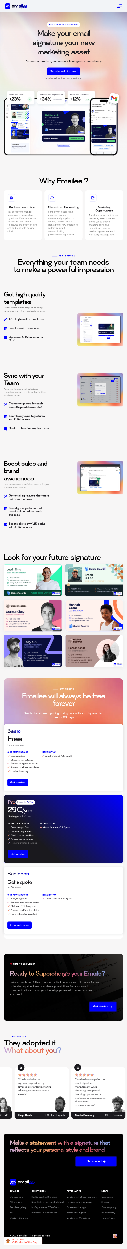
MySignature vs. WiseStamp (45, 1207)
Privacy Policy (108, 1213)
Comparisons (16, 1197)
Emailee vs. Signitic (76, 1213)
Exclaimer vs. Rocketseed (44, 1213)
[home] (16, 6)
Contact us (107, 1197)
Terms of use (108, 1218)
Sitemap (105, 1202)
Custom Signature (19, 1218)
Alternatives (16, 1202)
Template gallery (18, 1207)
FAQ (12, 1213)
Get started (63, 71)
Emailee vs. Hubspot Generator (82, 1197)
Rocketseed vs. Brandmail (44, 1197)
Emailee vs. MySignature (79, 1202)
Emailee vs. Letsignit (77, 1207)
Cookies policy (108, 1207)
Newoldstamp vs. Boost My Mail (47, 1202)
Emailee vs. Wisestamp (78, 1218)
